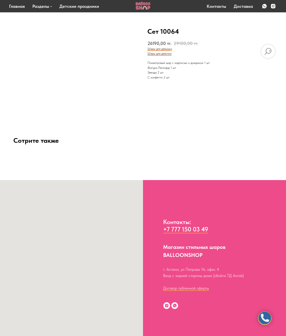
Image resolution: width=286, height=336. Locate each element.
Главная (17, 6)
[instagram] (273, 6)
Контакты (216, 6)
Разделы (40, 6)
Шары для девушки (159, 48)
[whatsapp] (264, 6)
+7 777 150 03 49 (185, 229)
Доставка (243, 6)
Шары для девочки (159, 53)
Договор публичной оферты (186, 288)
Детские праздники (79, 6)
